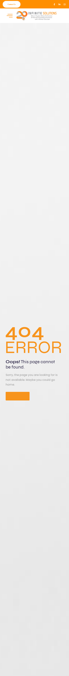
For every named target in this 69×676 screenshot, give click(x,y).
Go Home (17, 395)
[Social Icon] (54, 4)
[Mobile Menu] (10, 16)
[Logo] (35, 15)
